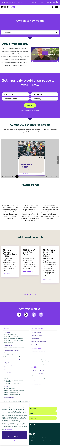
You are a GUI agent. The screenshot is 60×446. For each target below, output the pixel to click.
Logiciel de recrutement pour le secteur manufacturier (14, 381)
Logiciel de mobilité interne (11, 399)
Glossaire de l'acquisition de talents (40, 361)
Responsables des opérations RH (12, 394)
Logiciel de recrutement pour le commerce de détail (17, 375)
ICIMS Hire (7, 332)
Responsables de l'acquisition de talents (14, 390)
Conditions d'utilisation (31, 437)
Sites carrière (7, 352)
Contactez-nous (36, 384)
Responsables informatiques (11, 392)
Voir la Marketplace (37, 344)
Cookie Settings (14, 440)
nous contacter (30, 413)
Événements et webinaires (38, 357)
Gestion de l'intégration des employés (13, 338)
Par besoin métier (9, 397)
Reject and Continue (14, 436)
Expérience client (36, 335)
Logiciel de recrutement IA (12, 359)
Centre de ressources (38, 351)
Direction (33, 376)
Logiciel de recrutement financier (12, 383)
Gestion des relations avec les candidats (14, 347)
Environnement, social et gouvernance (41, 378)
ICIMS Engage (8, 345)
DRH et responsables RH (10, 388)
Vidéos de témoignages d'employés (13, 356)
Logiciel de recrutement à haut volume (13, 340)
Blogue (33, 355)
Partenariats (35, 338)
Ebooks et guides (35, 353)
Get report (7, 273)
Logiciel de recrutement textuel (12, 336)
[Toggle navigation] (57, 7)
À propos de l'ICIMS (37, 374)
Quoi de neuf (7, 366)
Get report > (51, 2)
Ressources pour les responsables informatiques (43, 364)
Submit (30, 105)
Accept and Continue (14, 433)
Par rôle (6, 386)
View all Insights (28, 294)
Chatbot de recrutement (10, 354)
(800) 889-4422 (30, 408)
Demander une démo (30, 418)
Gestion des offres (8, 342)
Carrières (34, 381)
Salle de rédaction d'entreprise (40, 370)
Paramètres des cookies (42, 437)
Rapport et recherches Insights (39, 359)
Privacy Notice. (8, 429)
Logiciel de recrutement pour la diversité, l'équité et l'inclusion (17, 402)
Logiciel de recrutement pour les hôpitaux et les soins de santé (17, 377)
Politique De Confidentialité (30, 110)
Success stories (36, 332)
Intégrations (7, 363)
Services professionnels (38, 341)
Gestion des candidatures (10, 334)
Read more (27, 271)
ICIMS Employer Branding (11, 350)
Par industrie (7, 373)
